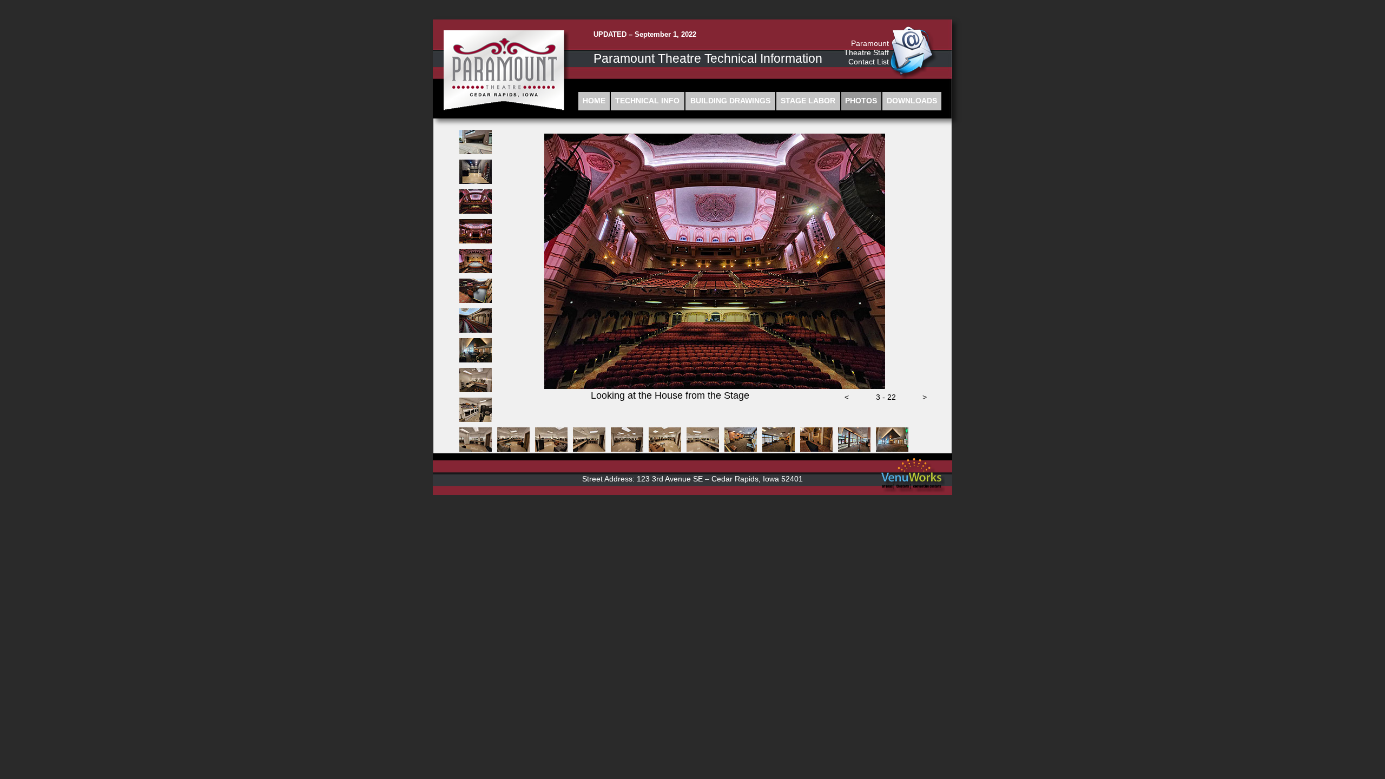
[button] (846, 400)
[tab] (475, 142)
